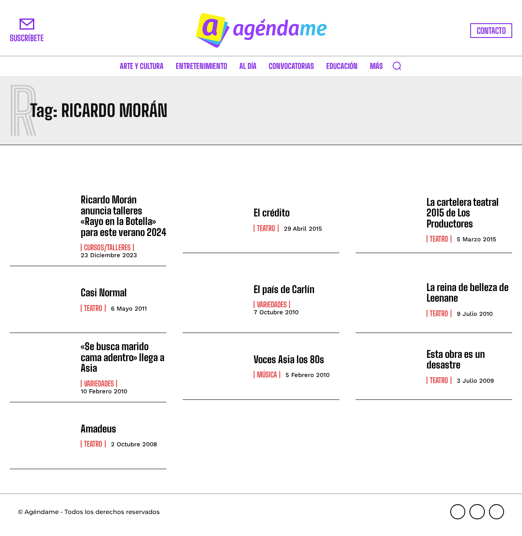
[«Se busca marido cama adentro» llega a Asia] (41, 366)
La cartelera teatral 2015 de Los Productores (463, 212)
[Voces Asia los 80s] (214, 366)
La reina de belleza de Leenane (468, 292)
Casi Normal (104, 292)
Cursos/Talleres (107, 247)
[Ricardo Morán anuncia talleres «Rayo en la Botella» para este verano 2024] (41, 219)
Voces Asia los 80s (289, 359)
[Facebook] (458, 512)
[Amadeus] (41, 435)
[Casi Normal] (41, 299)
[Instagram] (477, 512)
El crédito (272, 212)
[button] (397, 65)
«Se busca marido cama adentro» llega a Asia (122, 357)
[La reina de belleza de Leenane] (387, 299)
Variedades (272, 304)
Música (267, 374)
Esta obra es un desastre (456, 359)
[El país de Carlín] (214, 299)
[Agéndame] (261, 30)
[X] (496, 512)
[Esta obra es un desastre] (387, 366)
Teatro (266, 228)
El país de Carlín (284, 289)
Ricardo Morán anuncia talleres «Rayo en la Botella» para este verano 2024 (123, 216)
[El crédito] (214, 219)
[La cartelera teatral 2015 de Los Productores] (387, 219)
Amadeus (98, 429)
